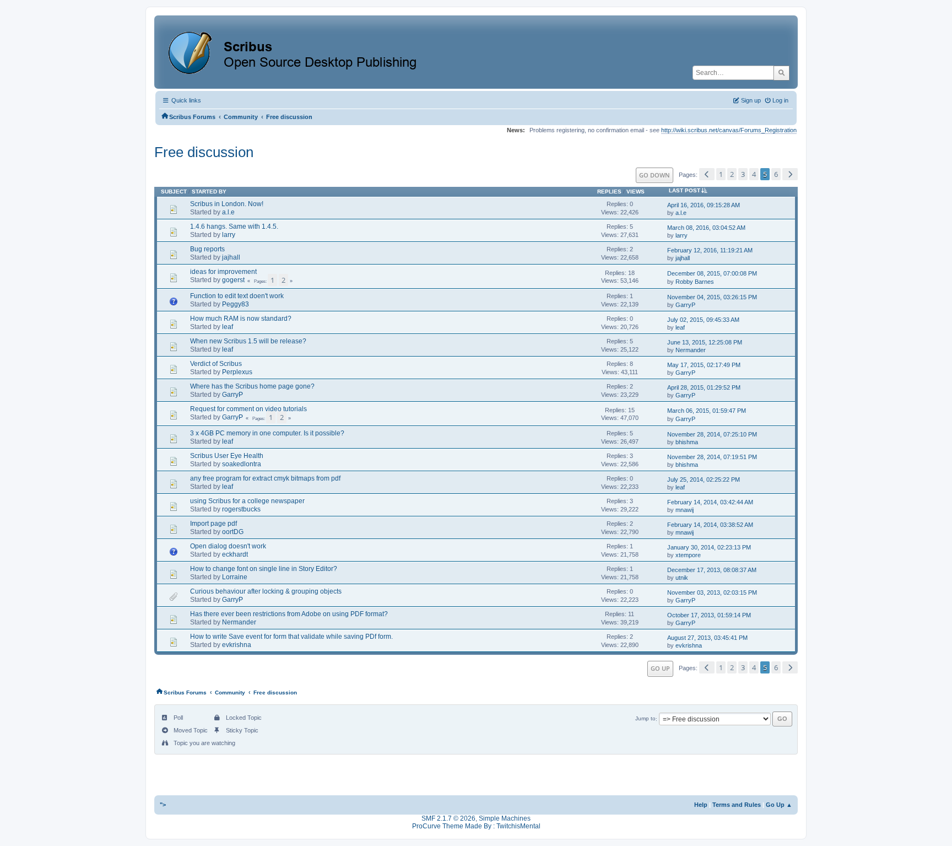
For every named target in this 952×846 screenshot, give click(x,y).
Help (700, 804)
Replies (609, 191)
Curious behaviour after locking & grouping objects (266, 591)
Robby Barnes (694, 281)
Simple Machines (505, 818)
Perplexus (237, 372)
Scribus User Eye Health (226, 456)
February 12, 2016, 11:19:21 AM (710, 250)
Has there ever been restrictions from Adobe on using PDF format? (289, 614)
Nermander (690, 350)
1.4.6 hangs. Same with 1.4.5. (234, 226)
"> (163, 804)
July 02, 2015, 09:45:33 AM (703, 319)
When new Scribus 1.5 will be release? (248, 341)
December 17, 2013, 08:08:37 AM (711, 570)
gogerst (233, 280)
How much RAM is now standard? (240, 318)
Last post (684, 190)
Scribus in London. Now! (226, 204)
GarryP (685, 304)
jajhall (231, 257)
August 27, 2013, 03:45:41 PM (707, 637)
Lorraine (234, 577)
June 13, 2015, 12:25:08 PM (704, 342)
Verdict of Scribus (216, 364)
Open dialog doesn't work (228, 546)
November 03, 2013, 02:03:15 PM (712, 592)
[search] (781, 73)
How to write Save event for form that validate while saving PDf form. (291, 636)
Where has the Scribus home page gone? (252, 386)
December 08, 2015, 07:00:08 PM (712, 273)
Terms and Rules (736, 804)
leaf (227, 327)
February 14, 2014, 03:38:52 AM (710, 524)
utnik (681, 577)
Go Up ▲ (779, 804)
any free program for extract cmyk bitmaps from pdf (265, 478)
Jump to (645, 719)
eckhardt (235, 554)
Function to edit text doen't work (237, 296)
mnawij (684, 509)
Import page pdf (213, 523)
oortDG (233, 532)
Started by (209, 191)
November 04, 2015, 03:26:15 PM (712, 297)
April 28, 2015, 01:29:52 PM (703, 387)
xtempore (688, 555)
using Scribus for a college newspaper (247, 501)
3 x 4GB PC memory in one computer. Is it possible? (267, 433)
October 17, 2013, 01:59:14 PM (709, 615)
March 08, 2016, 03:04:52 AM (706, 227)
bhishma (686, 442)
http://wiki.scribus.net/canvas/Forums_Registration (729, 130)
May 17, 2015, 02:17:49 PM (703, 365)
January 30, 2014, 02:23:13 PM (709, 547)
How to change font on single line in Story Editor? (263, 569)
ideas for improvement (223, 272)
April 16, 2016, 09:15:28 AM (703, 205)
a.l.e (228, 212)
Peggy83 (235, 304)
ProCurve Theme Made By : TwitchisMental (476, 826)
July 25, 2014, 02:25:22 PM (703, 479)
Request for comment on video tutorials (248, 409)
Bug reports (207, 249)
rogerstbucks (241, 509)
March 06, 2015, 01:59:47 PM (706, 410)
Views (635, 191)
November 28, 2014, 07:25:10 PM (712, 434)
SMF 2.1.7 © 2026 (448, 818)
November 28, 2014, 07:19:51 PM (712, 457)
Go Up (660, 668)
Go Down (654, 175)
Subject (174, 191)
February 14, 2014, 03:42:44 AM (710, 502)
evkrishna (236, 645)
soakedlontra (241, 464)
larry (228, 235)
